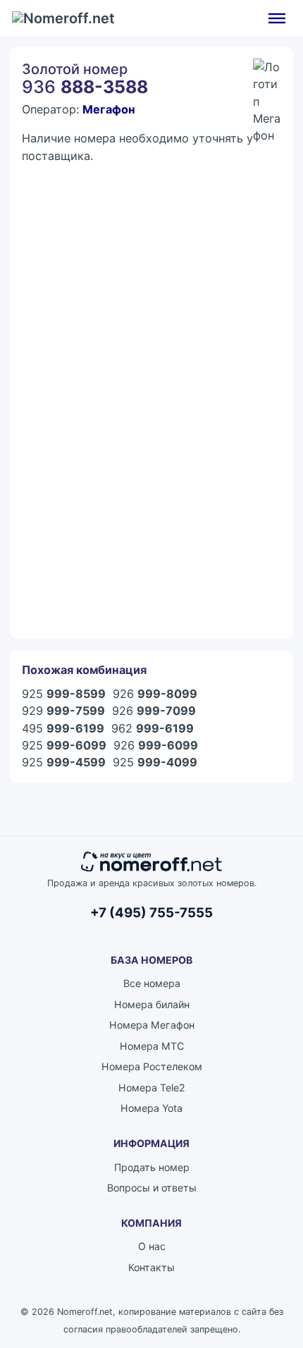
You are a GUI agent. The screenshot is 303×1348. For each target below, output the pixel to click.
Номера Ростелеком (151, 1066)
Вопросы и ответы (152, 1188)
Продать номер (152, 1167)
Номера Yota (151, 1108)
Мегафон (108, 109)
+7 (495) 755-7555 (151, 913)
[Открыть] (276, 18)
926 (155, 694)
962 (152, 728)
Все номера (151, 983)
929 (63, 711)
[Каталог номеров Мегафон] (267, 73)
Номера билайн (152, 1004)
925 (64, 694)
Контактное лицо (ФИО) (84, 256)
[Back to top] (254, 1306)
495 (63, 728)
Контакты (151, 1267)
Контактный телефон (75, 375)
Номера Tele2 (151, 1087)
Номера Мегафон (151, 1025)
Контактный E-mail (69, 315)
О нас (152, 1246)
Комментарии (56, 435)
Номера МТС (152, 1046)
